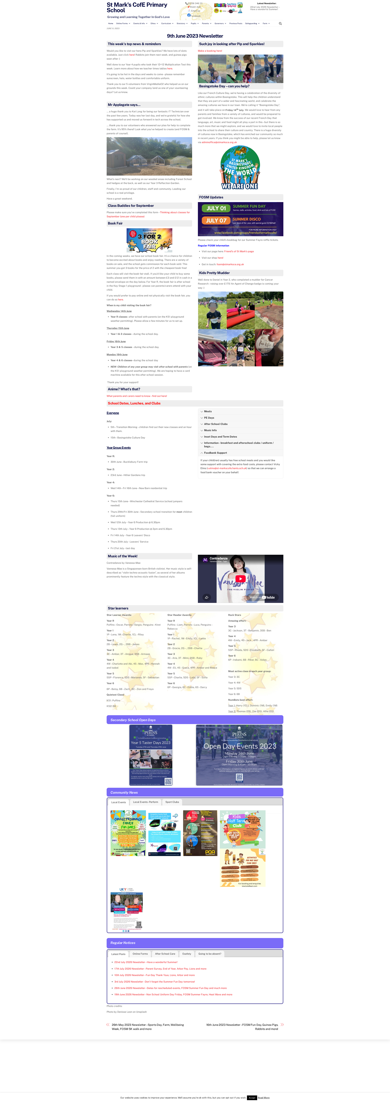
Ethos (153, 23)
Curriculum (166, 23)
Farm (265, 23)
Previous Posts (235, 23)
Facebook (196, 16)
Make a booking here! (210, 50)
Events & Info (139, 23)
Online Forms (122, 23)
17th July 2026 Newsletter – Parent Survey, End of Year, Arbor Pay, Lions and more (160, 968)
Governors (219, 23)
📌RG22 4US (194, 7)
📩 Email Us (194, 10)
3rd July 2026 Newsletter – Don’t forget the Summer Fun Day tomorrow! (154, 981)
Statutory (181, 23)
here (131, 54)
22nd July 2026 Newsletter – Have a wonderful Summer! (264, 8)
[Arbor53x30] (223, 12)
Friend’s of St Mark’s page (239, 251)
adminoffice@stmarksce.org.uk (219, 142)
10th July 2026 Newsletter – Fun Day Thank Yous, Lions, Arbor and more (154, 975)
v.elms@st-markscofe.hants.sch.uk (226, 468)
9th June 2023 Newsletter (195, 36)
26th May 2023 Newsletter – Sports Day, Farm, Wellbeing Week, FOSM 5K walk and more (148, 1026)
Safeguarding (251, 23)
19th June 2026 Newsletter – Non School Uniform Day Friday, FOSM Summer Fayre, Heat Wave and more (173, 994)
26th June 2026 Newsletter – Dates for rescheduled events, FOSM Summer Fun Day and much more (170, 988)
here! (220, 257)
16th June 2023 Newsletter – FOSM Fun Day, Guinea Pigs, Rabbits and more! (242, 1026)
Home (110, 23)
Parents (205, 23)
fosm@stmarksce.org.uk (230, 264)
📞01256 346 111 (193, 3)
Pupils (193, 23)
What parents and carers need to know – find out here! (137, 396)
